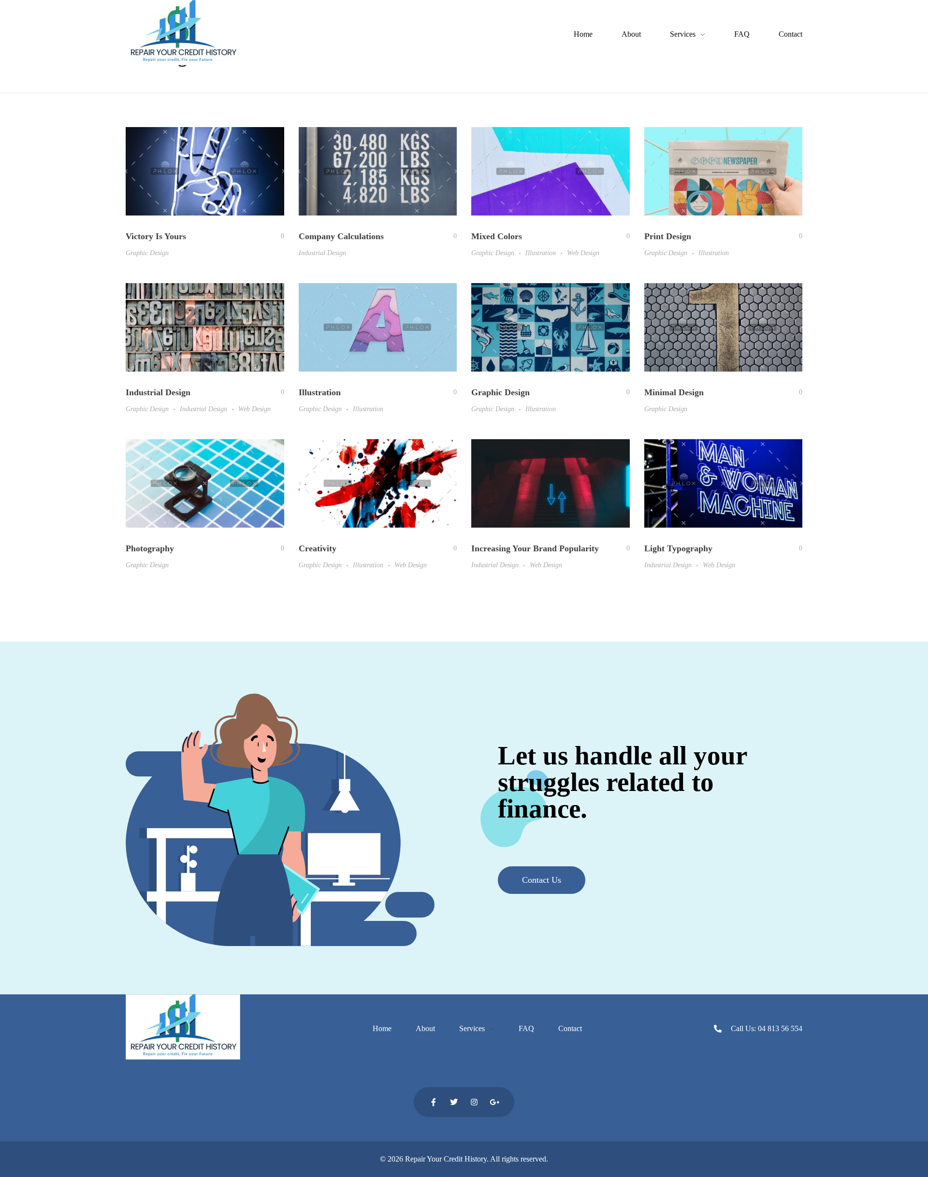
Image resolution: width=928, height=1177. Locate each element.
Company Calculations (341, 236)
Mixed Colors (496, 236)
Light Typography (678, 548)
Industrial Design (322, 253)
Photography (150, 548)
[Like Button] (275, 236)
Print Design (667, 236)
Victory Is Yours (156, 236)
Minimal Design (674, 392)
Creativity (317, 548)
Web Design (583, 253)
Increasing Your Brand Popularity (535, 548)
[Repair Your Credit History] (183, 32)
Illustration (540, 253)
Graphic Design (147, 253)
